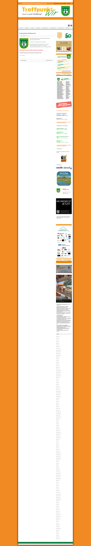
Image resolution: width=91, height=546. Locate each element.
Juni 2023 (57, 401)
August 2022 (58, 418)
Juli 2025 (57, 358)
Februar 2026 (58, 346)
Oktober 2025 (58, 353)
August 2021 (58, 439)
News (24, 55)
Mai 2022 (57, 423)
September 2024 (58, 375)
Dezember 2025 (58, 350)
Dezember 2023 (58, 391)
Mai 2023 (57, 403)
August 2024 (58, 377)
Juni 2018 (57, 504)
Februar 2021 (58, 449)
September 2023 (58, 396)
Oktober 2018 (58, 497)
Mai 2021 (57, 444)
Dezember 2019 (58, 473)
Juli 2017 (57, 521)
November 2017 (58, 516)
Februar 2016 (58, 538)
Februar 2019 (58, 490)
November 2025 (58, 351)
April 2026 (57, 343)
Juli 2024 (57, 379)
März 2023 (57, 406)
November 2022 (58, 413)
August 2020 (58, 459)
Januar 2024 (58, 389)
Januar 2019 (58, 492)
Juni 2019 (57, 483)
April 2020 (57, 466)
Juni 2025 (57, 360)
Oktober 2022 (58, 415)
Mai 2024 (57, 382)
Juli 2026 (57, 338)
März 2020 (57, 468)
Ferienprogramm (23, 60)
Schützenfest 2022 (49, 60)
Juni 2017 (57, 523)
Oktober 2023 (58, 394)
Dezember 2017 (58, 514)
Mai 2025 (57, 362)
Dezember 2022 (58, 411)
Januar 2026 (58, 348)
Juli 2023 (57, 399)
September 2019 (58, 478)
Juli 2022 (57, 420)
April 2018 (57, 507)
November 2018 (58, 495)
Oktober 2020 (58, 456)
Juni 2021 (57, 442)
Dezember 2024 (58, 370)
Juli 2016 (57, 531)
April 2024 (57, 384)
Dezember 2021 (58, 432)
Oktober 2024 (58, 374)
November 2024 (58, 372)
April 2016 (57, 535)
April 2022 (57, 425)
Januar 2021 (58, 451)
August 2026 (58, 336)
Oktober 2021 (58, 435)
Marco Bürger (23, 35)
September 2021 (58, 437)
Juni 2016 (57, 533)
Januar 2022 (58, 430)
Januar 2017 (58, 526)
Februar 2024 (58, 387)
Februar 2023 (58, 408)
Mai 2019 (57, 485)
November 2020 (58, 454)
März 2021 (57, 447)
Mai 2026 (57, 341)
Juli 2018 (57, 502)
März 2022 (57, 427)
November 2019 (58, 475)
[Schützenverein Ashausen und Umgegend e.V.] (45, 21)
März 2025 (57, 365)
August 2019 (58, 480)
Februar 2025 (58, 367)
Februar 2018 (58, 511)
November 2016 (58, 528)
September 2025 (58, 355)
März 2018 (57, 509)
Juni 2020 (57, 463)
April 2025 (57, 363)
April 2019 (57, 487)
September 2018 (58, 499)
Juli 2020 (57, 461)
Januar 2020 (58, 471)
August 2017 (58, 519)
